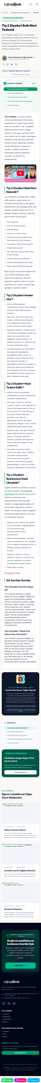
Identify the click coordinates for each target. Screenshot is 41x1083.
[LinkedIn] (14, 1003)
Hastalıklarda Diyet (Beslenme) (20, 12)
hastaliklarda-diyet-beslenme (13, 805)
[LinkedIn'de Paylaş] (12, 64)
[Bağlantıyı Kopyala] (16, 64)
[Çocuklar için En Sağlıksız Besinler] (20, 854)
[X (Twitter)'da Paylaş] (7, 64)
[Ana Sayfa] (13, 4)
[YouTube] (9, 1003)
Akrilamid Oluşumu (13, 909)
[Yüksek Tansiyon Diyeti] (20, 813)
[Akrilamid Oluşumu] (20, 892)
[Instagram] (4, 1003)
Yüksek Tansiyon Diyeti (15, 830)
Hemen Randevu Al (21, 772)
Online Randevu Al (20, 1053)
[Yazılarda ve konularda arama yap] (30, 4)
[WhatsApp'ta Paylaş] (3, 64)
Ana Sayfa (5, 12)
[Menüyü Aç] (36, 4)
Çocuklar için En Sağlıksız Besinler (20, 870)
